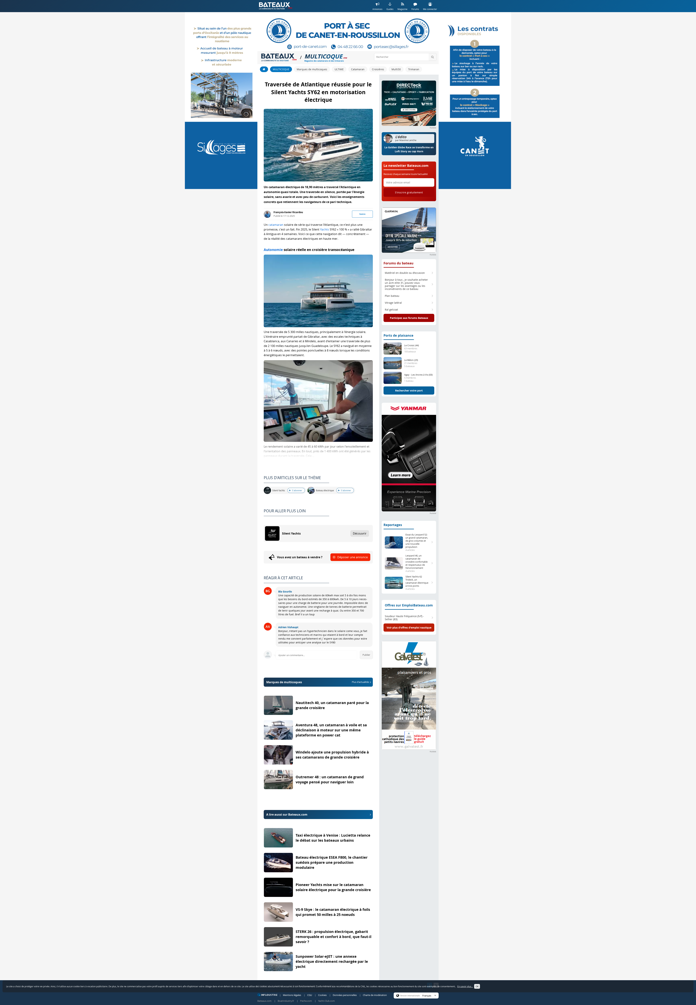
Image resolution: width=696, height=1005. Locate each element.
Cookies (322, 995)
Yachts (324, 229)
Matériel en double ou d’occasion (405, 273)
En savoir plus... (465, 986)
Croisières (378, 69)
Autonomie (273, 249)
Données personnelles (345, 995)
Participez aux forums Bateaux (409, 318)
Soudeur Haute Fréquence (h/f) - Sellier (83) (404, 618)
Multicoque (281, 69)
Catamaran (357, 69)
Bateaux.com (264, 1000)
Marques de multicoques (312, 69)
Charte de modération (375, 995)
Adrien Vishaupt (288, 627)
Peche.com (306, 1000)
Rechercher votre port (409, 390)
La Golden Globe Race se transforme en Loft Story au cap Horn (409, 149)
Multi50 (396, 69)
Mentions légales (292, 995)
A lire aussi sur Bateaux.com (286, 814)
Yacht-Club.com (326, 1000)
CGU (309, 995)
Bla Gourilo (285, 591)
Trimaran (413, 69)
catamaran (275, 225)
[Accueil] (264, 69)
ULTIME (339, 69)
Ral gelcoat (391, 309)
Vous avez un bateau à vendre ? (322, 557)
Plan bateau (392, 296)
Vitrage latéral (393, 302)
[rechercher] (432, 57)
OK (477, 986)
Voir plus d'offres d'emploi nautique (409, 627)
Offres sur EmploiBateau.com (409, 605)
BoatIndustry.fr (286, 1000)
